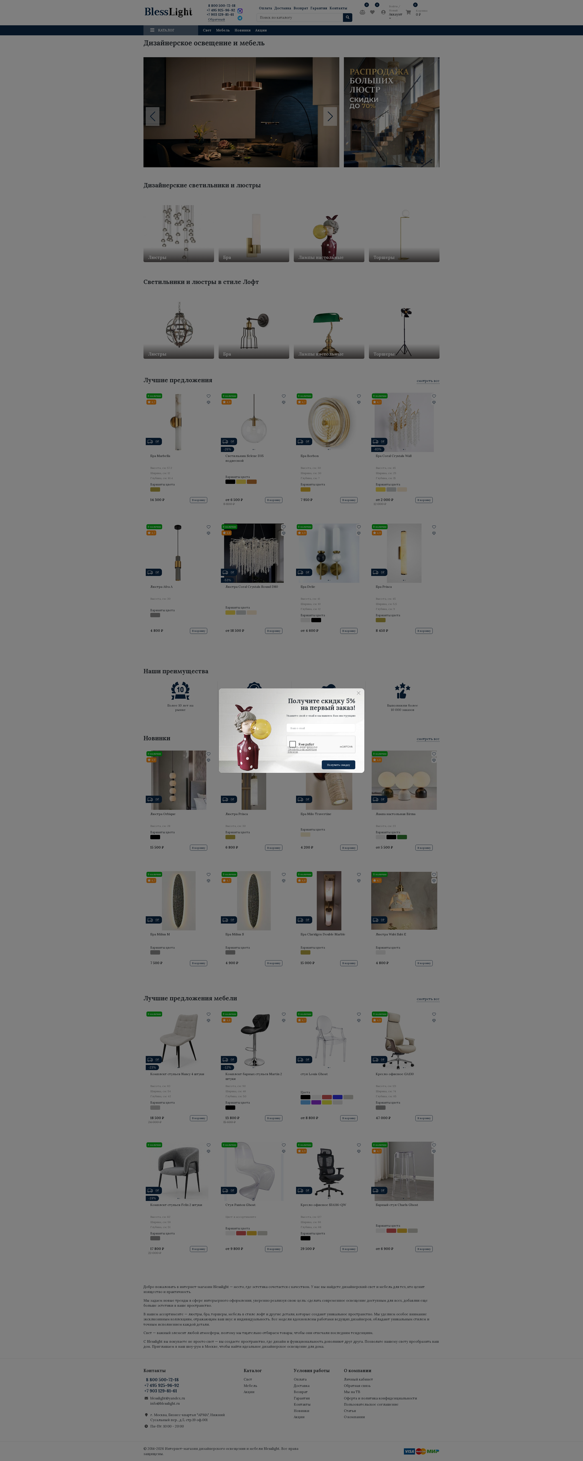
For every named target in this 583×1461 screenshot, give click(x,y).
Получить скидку (338, 765)
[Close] (358, 693)
